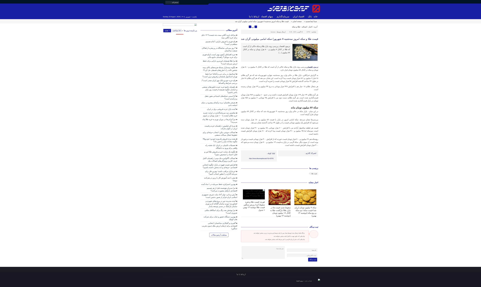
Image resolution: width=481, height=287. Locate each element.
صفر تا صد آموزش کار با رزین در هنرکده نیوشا (220, 179)
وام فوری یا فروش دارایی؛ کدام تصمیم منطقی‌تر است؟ (221, 43)
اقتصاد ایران (298, 16)
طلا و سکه (296, 27)
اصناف (304, 27)
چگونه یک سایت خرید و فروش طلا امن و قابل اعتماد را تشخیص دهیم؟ (220, 153)
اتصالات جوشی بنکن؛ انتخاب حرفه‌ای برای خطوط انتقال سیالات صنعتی (220, 133)
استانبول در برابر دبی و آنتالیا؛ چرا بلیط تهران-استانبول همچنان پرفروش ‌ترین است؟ (220, 75)
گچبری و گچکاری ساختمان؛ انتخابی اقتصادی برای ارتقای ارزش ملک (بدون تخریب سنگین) (219, 226)
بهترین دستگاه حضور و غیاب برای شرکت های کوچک (220, 218)
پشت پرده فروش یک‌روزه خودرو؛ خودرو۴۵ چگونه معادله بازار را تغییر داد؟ (220, 140)
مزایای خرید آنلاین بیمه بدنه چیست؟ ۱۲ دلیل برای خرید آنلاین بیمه (219, 36)
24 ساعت (177, 31)
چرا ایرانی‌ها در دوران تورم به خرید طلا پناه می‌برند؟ (219, 120)
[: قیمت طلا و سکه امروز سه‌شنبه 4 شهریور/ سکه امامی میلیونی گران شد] (243, 27)
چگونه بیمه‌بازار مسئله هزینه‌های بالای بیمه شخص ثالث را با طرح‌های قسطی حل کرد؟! (220, 68)
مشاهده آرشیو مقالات (219, 235)
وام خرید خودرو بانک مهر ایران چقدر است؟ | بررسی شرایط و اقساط (219, 81)
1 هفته (167, 31)
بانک (310, 16)
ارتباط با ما (254, 16)
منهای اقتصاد (267, 16)
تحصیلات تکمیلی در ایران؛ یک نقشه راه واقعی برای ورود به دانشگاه (221, 146)
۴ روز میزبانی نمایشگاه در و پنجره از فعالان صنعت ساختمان (219, 49)
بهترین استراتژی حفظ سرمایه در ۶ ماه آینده (218, 184)
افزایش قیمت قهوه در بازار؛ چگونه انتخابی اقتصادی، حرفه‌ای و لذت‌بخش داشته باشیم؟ (220, 166)
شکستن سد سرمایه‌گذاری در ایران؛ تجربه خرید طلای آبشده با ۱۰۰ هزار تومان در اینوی (220, 114)
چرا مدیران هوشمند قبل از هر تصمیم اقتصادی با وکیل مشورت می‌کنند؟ (222, 189)
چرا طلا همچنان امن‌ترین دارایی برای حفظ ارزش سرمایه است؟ (220, 62)
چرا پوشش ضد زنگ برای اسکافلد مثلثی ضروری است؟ (221, 211)
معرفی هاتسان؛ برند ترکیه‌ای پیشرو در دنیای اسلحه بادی (219, 104)
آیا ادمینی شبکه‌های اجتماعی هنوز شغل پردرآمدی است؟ (221, 97)
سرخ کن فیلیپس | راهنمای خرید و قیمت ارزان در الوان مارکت (221, 127)
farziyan (273, 32)
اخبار (310, 27)
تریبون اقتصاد (300, 281)
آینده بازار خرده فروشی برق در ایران (221, 109)
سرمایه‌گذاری (283, 16)
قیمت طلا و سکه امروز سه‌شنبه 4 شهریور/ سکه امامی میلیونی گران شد (279, 39)
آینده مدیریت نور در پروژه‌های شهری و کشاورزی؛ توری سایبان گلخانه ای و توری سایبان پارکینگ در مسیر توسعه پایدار (221, 204)
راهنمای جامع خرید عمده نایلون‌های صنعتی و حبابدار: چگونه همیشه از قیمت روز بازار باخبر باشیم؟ (219, 89)
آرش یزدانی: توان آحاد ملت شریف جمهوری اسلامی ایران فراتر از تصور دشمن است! (219, 196)
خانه (316, 16)
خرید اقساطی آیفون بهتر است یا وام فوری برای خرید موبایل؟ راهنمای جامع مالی (219, 56)
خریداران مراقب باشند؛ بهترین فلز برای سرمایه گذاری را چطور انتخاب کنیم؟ (221, 172)
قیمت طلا (314, 173)
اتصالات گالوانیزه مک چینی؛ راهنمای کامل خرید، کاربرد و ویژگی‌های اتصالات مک (220, 159)
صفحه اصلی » (296, 21)
